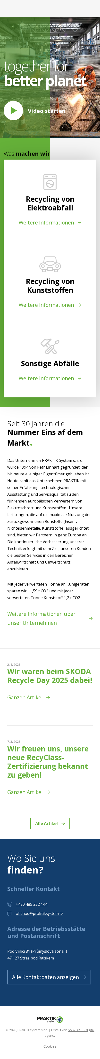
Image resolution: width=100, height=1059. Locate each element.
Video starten (47, 110)
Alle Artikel (46, 823)
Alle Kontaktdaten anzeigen (45, 977)
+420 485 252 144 (31, 904)
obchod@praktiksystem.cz (39, 913)
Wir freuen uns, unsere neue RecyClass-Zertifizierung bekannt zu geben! (48, 762)
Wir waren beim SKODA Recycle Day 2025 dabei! (49, 675)
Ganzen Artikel (25, 697)
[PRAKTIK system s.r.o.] (50, 1019)
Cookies (50, 1046)
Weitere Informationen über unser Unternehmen (41, 618)
